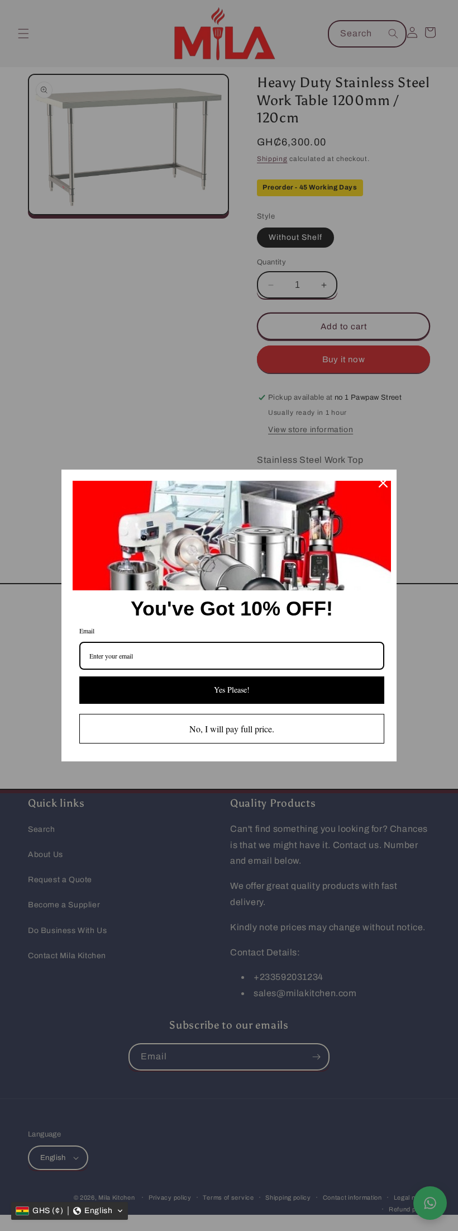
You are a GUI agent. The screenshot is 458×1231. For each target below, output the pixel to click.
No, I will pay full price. (231, 729)
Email (86, 630)
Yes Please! (232, 689)
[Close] (383, 483)
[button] (69, 1211)
